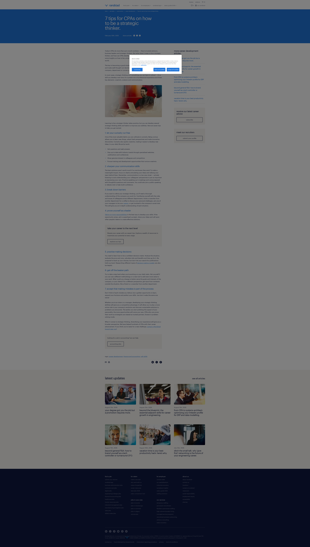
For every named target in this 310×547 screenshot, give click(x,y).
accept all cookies (173, 69)
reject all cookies (159, 69)
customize (137, 69)
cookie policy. (144, 65)
